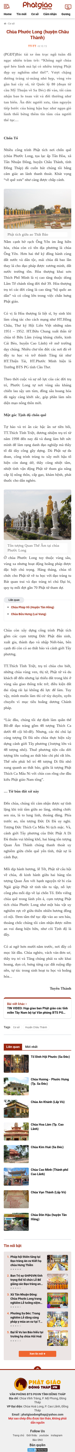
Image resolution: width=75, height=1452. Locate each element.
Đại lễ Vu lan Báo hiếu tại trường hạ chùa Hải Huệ (26, 1334)
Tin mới (21, 14)
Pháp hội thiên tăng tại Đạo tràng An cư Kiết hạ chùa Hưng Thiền (25, 1261)
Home (8, 14)
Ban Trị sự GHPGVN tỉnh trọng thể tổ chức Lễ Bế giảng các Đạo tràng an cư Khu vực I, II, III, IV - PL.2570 (26, 1280)
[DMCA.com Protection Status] (37, 1449)
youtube (44, 1435)
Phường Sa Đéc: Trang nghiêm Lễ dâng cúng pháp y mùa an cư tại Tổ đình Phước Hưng (26, 1318)
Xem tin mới (37, 1353)
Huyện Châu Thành (36, 1027)
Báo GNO (37, 1440)
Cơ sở (35, 14)
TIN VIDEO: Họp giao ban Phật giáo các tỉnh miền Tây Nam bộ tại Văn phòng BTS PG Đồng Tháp (37, 1010)
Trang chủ (18, 1435)
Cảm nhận (50, 14)
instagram (56, 1435)
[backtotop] (37, 1370)
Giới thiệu (31, 1435)
